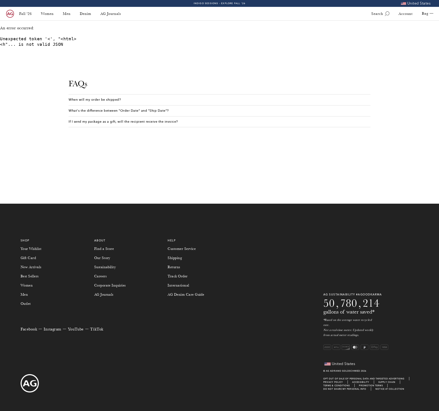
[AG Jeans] (10, 13)
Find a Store (104, 249)
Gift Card (28, 258)
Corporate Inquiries (110, 285)
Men (67, 14)
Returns (174, 267)
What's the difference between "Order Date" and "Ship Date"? (119, 111)
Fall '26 (25, 14)
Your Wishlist (31, 249)
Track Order (177, 276)
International (178, 285)
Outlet (26, 304)
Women (47, 14)
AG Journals (110, 14)
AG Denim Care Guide (186, 294)
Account (406, 14)
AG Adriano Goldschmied (343, 371)
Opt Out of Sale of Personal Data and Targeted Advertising (364, 378)
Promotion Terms (371, 385)
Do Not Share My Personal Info (344, 389)
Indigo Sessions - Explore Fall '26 (220, 3)
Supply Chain (386, 382)
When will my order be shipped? (95, 100)
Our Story (102, 258)
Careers (100, 276)
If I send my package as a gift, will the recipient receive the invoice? (123, 122)
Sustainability (105, 267)
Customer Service (182, 249)
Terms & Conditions (336, 385)
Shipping (175, 258)
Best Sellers (30, 276)
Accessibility (360, 382)
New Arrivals (31, 267)
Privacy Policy (333, 382)
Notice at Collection (389, 389)
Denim (85, 14)
